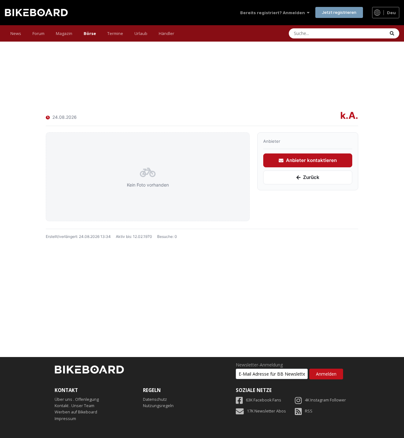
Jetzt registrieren (339, 12)
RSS (308, 411)
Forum (39, 33)
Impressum (65, 418)
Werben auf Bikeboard (76, 412)
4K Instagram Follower (325, 400)
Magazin (64, 33)
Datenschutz (155, 399)
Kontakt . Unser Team (74, 405)
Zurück (311, 178)
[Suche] (392, 33)
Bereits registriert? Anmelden (273, 12)
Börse (90, 33)
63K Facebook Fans (263, 400)
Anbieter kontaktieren (311, 161)
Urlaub (140, 33)
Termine (115, 33)
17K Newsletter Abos (266, 411)
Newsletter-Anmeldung (259, 364)
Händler (166, 33)
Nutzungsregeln (158, 405)
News (15, 33)
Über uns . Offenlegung (77, 399)
